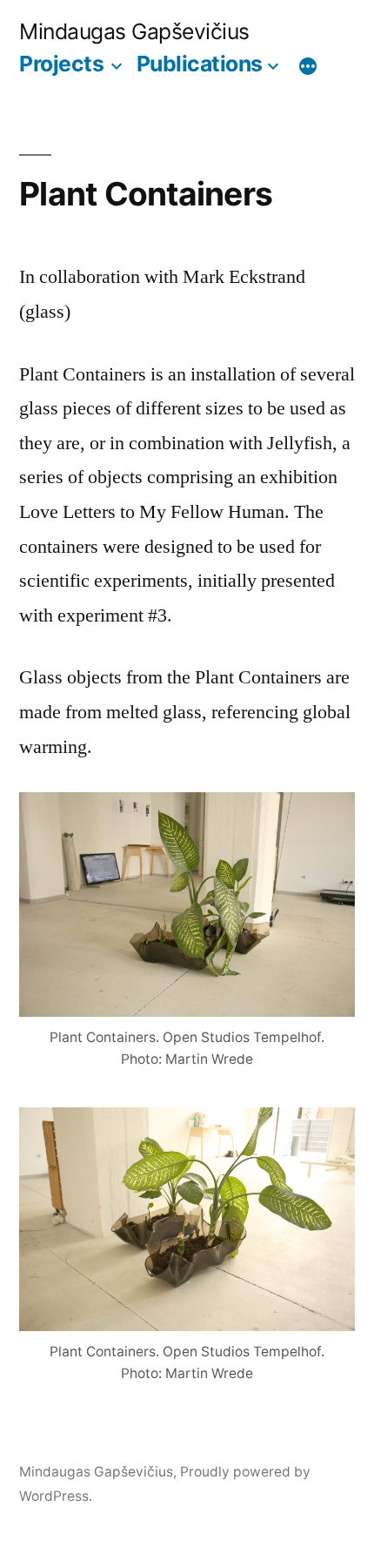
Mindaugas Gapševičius (134, 31)
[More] (307, 67)
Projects (61, 63)
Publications (200, 63)
